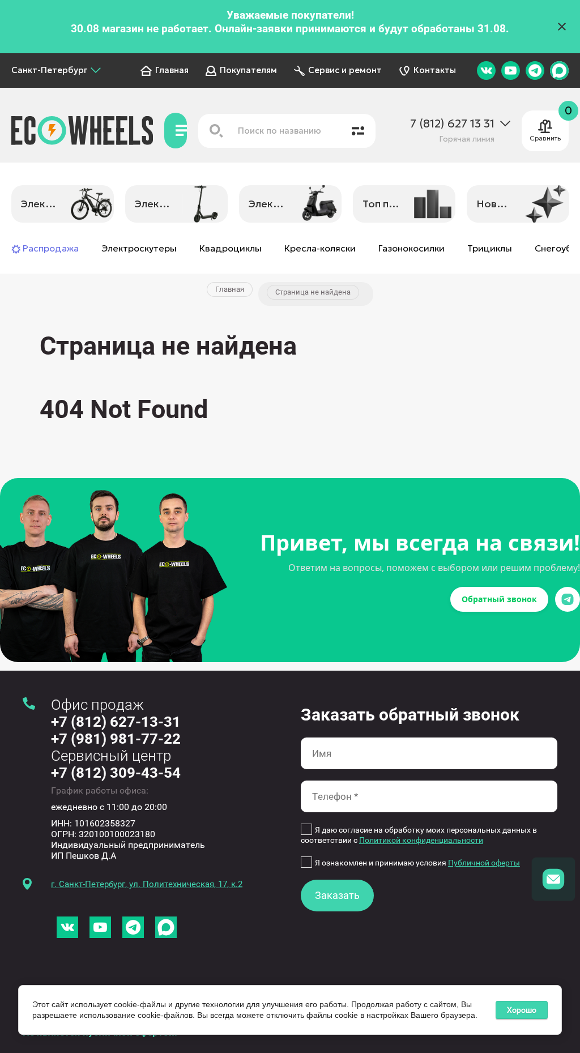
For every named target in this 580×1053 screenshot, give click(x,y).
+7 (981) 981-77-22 (116, 738)
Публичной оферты (484, 862)
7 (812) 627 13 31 (452, 124)
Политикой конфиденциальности (421, 840)
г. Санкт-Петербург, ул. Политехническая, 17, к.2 (146, 884)
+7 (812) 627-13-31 (116, 721)
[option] (63, 204)
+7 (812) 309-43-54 (116, 772)
